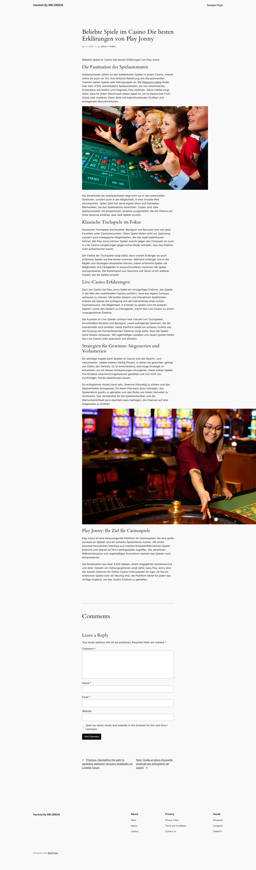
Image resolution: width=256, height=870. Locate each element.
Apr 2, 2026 (87, 46)
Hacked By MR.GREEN (48, 5)
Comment (89, 648)
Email (86, 697)
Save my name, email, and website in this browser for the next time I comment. (127, 727)
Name (86, 683)
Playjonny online (151, 82)
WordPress (53, 853)
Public (113, 46)
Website (87, 711)
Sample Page (215, 5)
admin (104, 46)
